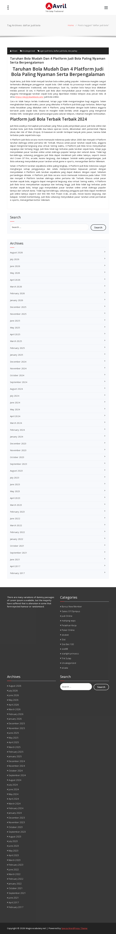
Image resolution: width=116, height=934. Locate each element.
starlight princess (70, 653)
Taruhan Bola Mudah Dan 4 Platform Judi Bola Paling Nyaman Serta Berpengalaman (57, 60)
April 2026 (15, 279)
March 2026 (16, 286)
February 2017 (17, 573)
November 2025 (18, 313)
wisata (65, 667)
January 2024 (16, 436)
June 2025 (15, 320)
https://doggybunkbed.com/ (29, 96)
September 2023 (18, 463)
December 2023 (18, 443)
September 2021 (18, 552)
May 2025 (15, 327)
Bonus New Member (72, 606)
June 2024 (15, 402)
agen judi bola (46, 51)
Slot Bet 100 (68, 644)
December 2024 (18, 361)
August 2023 (16, 470)
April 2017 (15, 566)
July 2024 (14, 395)
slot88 (65, 648)
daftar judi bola (60, 51)
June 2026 (15, 266)
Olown (14, 51)
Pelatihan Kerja (69, 625)
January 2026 (16, 300)
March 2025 (16, 341)
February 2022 (17, 532)
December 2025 (18, 307)
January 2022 (16, 539)
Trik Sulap (66, 658)
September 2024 (18, 382)
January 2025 (16, 354)
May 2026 (15, 272)
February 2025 (17, 348)
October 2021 (17, 545)
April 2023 (15, 498)
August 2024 (16, 388)
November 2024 (18, 368)
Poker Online (68, 630)
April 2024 (15, 416)
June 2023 (15, 484)
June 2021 (15, 559)
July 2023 (14, 477)
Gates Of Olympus (71, 611)
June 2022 (15, 518)
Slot (63, 639)
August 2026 (16, 252)
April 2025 (15, 334)
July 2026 (14, 259)
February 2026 (17, 293)
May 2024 (15, 409)
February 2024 (17, 429)
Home (71, 25)
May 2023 (15, 491)
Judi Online (67, 615)
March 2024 (16, 422)
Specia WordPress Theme (74, 928)
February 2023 (17, 511)
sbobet (65, 634)
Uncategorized (28, 51)
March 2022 (16, 525)
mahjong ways (69, 620)
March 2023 (16, 504)
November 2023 (18, 450)
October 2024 (17, 375)
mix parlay (72, 51)
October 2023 (17, 457)
